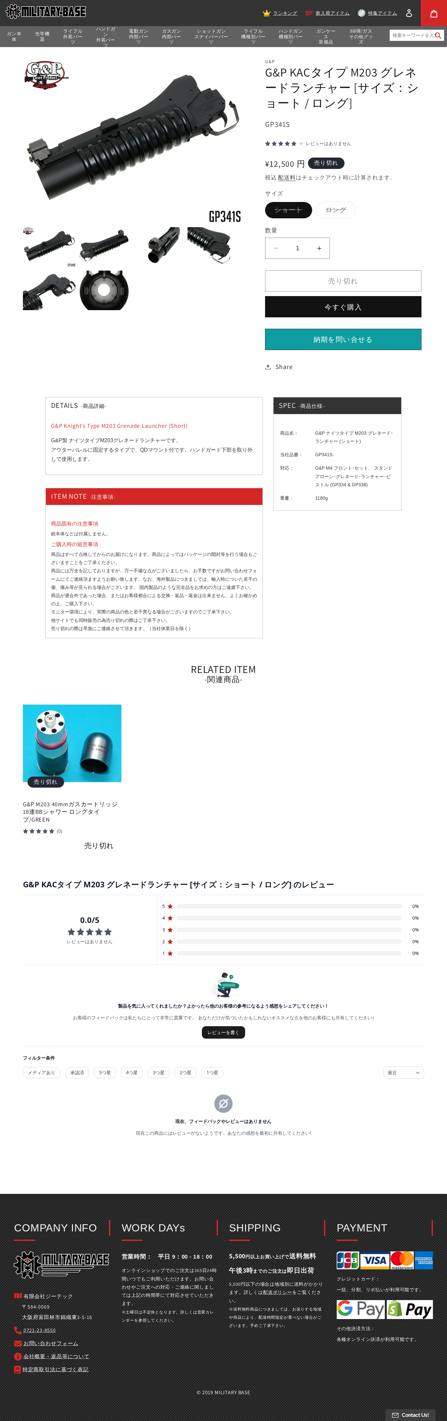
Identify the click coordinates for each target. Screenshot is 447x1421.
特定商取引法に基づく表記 (56, 1369)
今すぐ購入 (343, 307)
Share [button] (284, 366)
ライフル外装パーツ (72, 36)
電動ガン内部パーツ (138, 36)
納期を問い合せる (343, 339)
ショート (292, 211)
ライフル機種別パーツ (253, 36)
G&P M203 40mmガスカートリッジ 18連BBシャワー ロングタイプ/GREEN (70, 811)
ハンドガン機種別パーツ (291, 36)
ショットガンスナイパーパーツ (211, 36)
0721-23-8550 (40, 1330)
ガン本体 (14, 36)
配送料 (287, 177)
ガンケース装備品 (326, 36)
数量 (271, 230)
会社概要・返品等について (57, 1356)
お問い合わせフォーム (51, 1343)
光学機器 (42, 36)
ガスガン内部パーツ (171, 36)
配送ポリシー (277, 1292)
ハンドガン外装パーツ (106, 37)
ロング (339, 211)
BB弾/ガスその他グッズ (361, 36)
